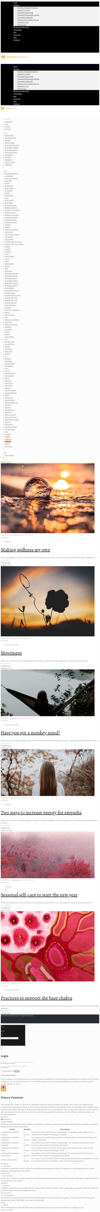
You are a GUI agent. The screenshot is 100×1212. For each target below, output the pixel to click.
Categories (8, 122)
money (7, 371)
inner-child (8, 351)
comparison (9, 237)
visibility (7, 437)
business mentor (11, 220)
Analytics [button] (4, 1183)
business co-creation (12, 210)
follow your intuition (12, 320)
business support (11, 222)
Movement (11, 653)
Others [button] (3, 1203)
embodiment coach (12, 290)
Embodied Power (11, 152)
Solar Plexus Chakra (12, 420)
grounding (8, 329)
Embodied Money (11, 150)
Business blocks (10, 138)
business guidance (11, 217)
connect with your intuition (14, 244)
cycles (7, 259)
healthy (7, 334)
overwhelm (9, 385)
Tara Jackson (9, 455)
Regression (9, 398)
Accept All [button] (16, 1084)
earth (6, 269)
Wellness (8, 442)
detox (7, 261)
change (7, 227)
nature (7, 378)
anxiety (7, 183)
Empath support (11, 303)
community (9, 232)
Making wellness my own (25, 549)
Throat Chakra (10, 162)
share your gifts (10, 415)
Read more (6, 562)
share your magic (11, 417)
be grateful (9, 191)
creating (8, 247)
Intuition (7, 354)
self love (8, 407)
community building (12, 234)
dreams (7, 266)
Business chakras (11, 208)
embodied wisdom (11, 283)
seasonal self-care (11, 403)
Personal (8, 157)
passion (7, 388)
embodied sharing (11, 281)
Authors (7, 127)
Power (7, 395)
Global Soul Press (11, 325)
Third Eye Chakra (11, 427)
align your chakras (11, 178)
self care (8, 405)
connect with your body (13, 242)
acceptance (9, 176)
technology (9, 424)
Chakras (7, 225)
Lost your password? (8, 1075)
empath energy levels (12, 295)
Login (16, 1071)
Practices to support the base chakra (36, 998)
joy (6, 356)
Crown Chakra (10, 143)
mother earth (9, 376)
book (6, 198)
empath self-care (11, 298)
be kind (7, 193)
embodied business (12, 273)
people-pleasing (11, 393)
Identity (7, 347)
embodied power (11, 278)
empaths (8, 308)
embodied (8, 271)
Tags (6, 124)
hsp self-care (9, 342)
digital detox (9, 264)
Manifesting (9, 366)
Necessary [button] (4, 1117)
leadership (8, 361)
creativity (8, 251)
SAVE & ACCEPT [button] (7, 1210)
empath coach (10, 293)
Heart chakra (9, 337)
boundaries (9, 203)
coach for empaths (11, 230)
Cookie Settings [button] (6, 1084)
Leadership (9, 155)
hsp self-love (9, 344)
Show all (8, 129)
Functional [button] (4, 1164)
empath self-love (11, 300)
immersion (8, 349)
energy (7, 312)
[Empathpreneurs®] (15, 59)
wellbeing (8, 439)
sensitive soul (9, 410)
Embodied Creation (12, 148)
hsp (6, 339)
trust (6, 432)
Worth (7, 444)
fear (6, 317)
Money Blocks (10, 373)
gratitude (8, 327)
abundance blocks (11, 174)
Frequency (8, 322)
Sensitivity (8, 160)
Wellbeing (8, 165)
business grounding (12, 215)
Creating (8, 140)
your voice (8, 446)
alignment (8, 181)
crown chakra (9, 256)
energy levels (9, 315)
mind (6, 368)
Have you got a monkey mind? (30, 732)
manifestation (10, 364)
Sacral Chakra (10, 400)
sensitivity (8, 412)
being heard (9, 195)
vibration (8, 434)
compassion (9, 239)
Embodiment (9, 288)
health (7, 332)
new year (8, 381)
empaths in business (12, 310)
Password (5, 1067)
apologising (9, 186)
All (6, 133)
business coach (10, 213)
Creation (8, 249)
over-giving (9, 383)
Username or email (8, 1063)
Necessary (7, 1119)
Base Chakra (9, 135)
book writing (9, 200)
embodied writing (11, 286)
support (7, 422)
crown (7, 254)
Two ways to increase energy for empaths (41, 812)
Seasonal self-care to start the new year (39, 894)
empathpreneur (10, 305)
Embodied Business (12, 145)
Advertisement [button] (6, 1193)
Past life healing (10, 390)
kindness (8, 359)
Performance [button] (5, 1173)
